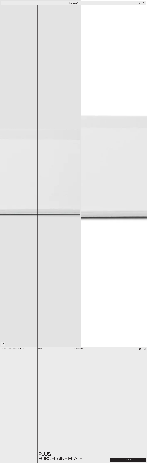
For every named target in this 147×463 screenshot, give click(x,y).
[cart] (144, 3)
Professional (121, 2)
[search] (140, 3)
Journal (31, 2)
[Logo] (73, 3)
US (135, 2)
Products (7, 2)
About (19, 2)
